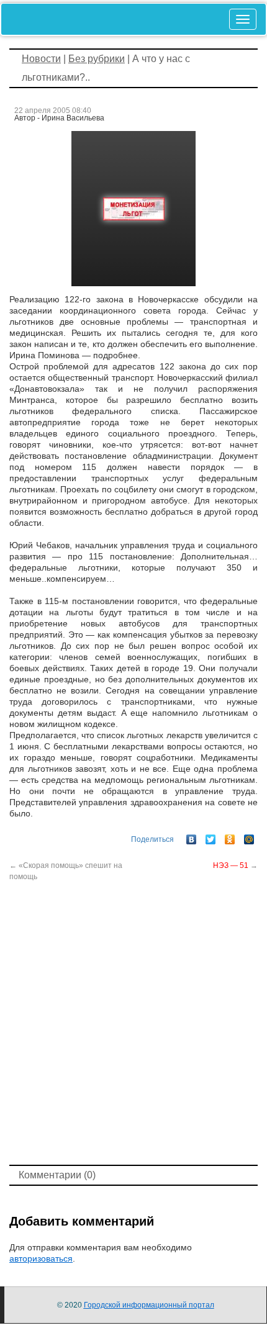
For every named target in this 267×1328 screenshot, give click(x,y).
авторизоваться (41, 1258)
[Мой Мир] (249, 836)
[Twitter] (210, 836)
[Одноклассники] (230, 836)
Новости (41, 58)
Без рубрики (96, 58)
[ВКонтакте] (191, 836)
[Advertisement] (133, 1021)
